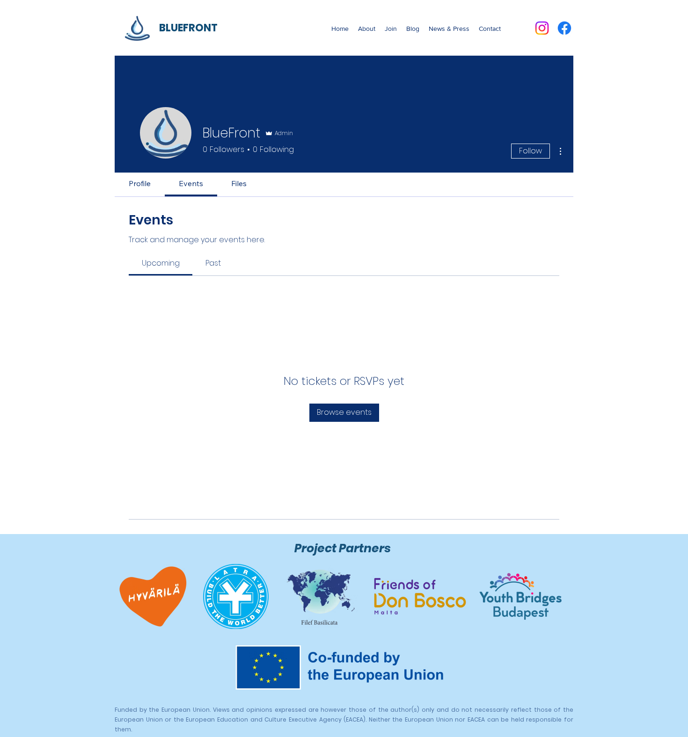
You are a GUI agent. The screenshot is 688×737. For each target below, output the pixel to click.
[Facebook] (564, 28)
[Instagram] (542, 28)
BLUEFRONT (188, 28)
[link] (161, 263)
